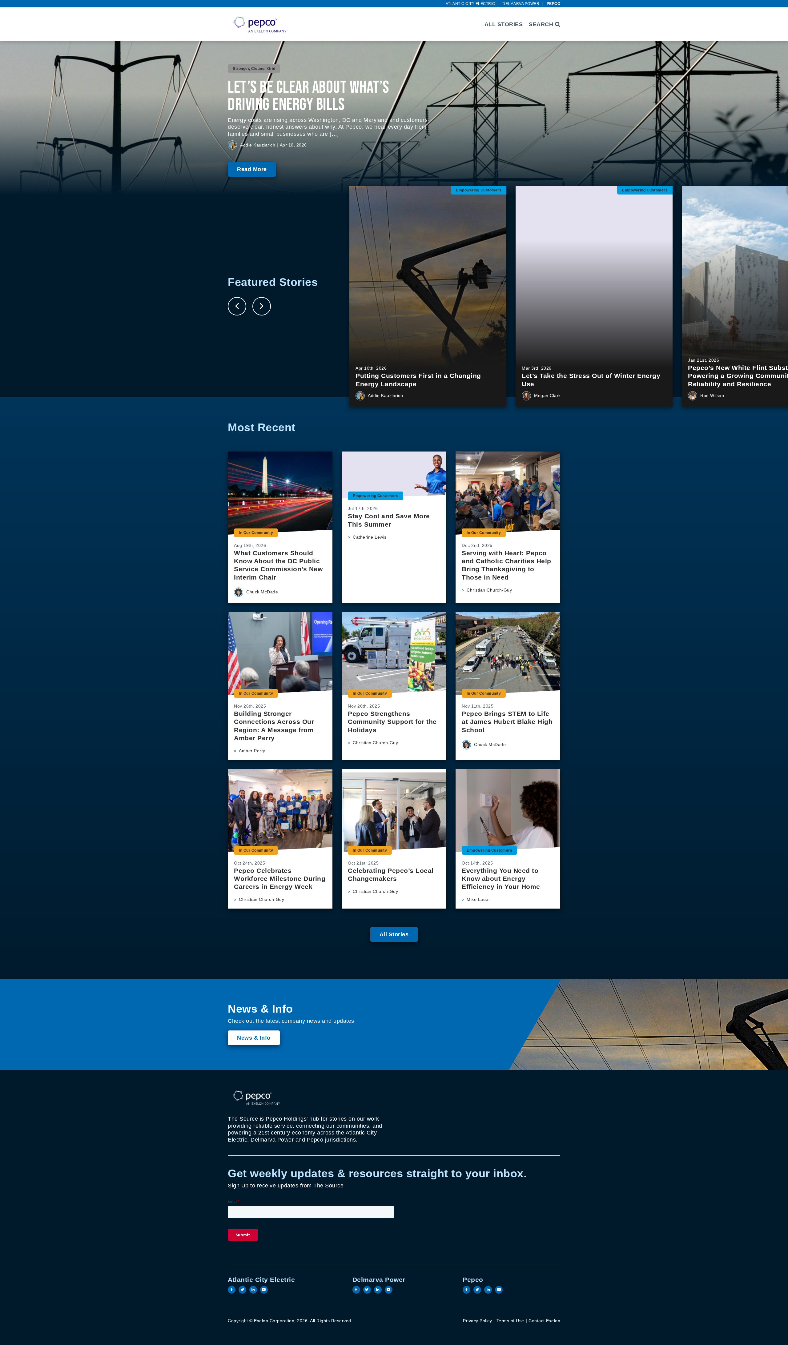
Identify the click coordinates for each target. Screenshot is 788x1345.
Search (542, 24)
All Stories (503, 24)
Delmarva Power (520, 4)
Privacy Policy (477, 1320)
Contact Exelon (544, 1320)
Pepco (553, 4)
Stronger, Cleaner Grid (254, 68)
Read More (252, 169)
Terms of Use (510, 1320)
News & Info (254, 1038)
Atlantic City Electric (470, 4)
